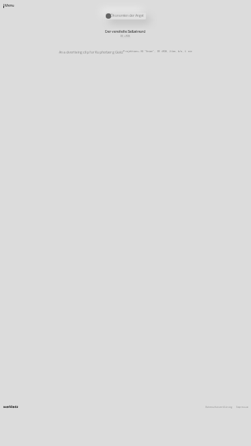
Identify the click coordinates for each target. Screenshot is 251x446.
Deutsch (166, 321)
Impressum (242, 408)
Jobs (164, 304)
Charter (166, 313)
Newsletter (168, 300)
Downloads (167, 317)
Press (164, 308)
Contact (166, 296)
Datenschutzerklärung (218, 408)
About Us (166, 292)
